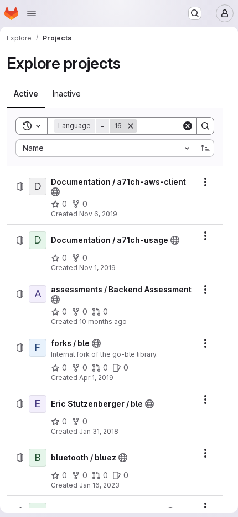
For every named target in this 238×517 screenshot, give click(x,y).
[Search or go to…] (194, 13)
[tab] (26, 94)
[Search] (205, 126)
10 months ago (103, 321)
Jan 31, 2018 (98, 431)
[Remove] (130, 126)
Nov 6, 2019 (98, 214)
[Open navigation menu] (31, 13)
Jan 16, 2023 (99, 485)
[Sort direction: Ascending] (205, 148)
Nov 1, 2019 (97, 267)
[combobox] (105, 148)
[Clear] (187, 126)
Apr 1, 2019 (96, 377)
